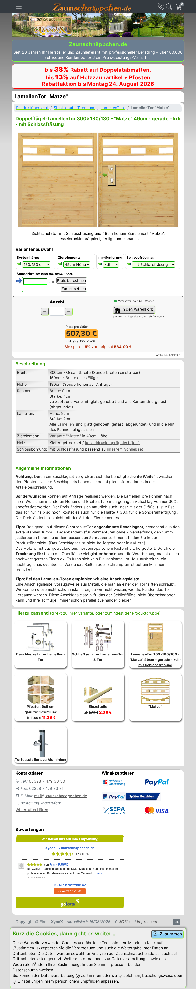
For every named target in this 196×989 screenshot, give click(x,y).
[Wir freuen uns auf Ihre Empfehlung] (70, 872)
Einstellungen (29, 981)
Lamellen (65, 424)
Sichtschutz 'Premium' (74, 107)
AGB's (124, 921)
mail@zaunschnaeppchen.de (60, 795)
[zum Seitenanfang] (176, 922)
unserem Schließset (125, 449)
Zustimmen (170, 933)
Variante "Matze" (65, 436)
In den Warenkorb (136, 309)
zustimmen (90, 975)
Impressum (147, 921)
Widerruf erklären (32, 809)
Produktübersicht (32, 107)
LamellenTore (113, 107)
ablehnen (131, 975)
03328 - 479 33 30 (47, 781)
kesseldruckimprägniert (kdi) (112, 442)
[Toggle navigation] (18, 6)
